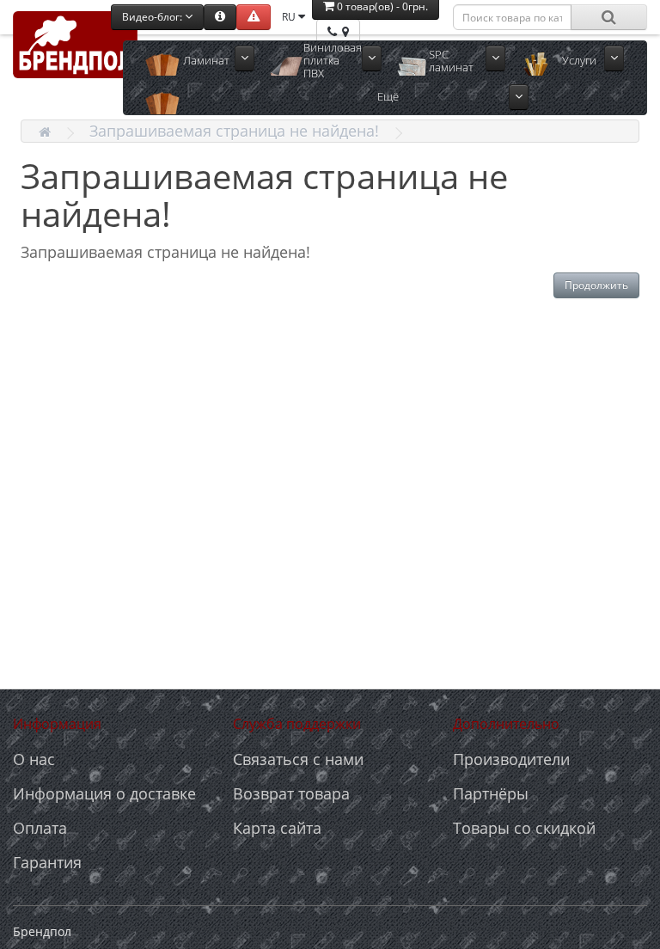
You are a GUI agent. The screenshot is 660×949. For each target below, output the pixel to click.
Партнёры (491, 793)
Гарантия (47, 862)
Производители (511, 759)
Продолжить (596, 285)
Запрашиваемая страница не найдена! (234, 130)
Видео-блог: (153, 16)
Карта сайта (277, 827)
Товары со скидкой (524, 827)
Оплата (40, 827)
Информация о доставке (104, 793)
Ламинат (206, 60)
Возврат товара (291, 793)
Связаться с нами (298, 759)
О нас (34, 759)
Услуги (579, 60)
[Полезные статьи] (220, 17)
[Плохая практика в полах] (253, 17)
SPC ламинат (451, 60)
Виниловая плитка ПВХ (332, 60)
